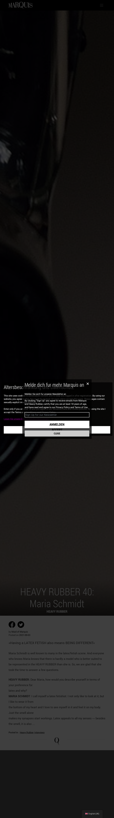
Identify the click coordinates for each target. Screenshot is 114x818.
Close (57, 433)
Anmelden (57, 424)
